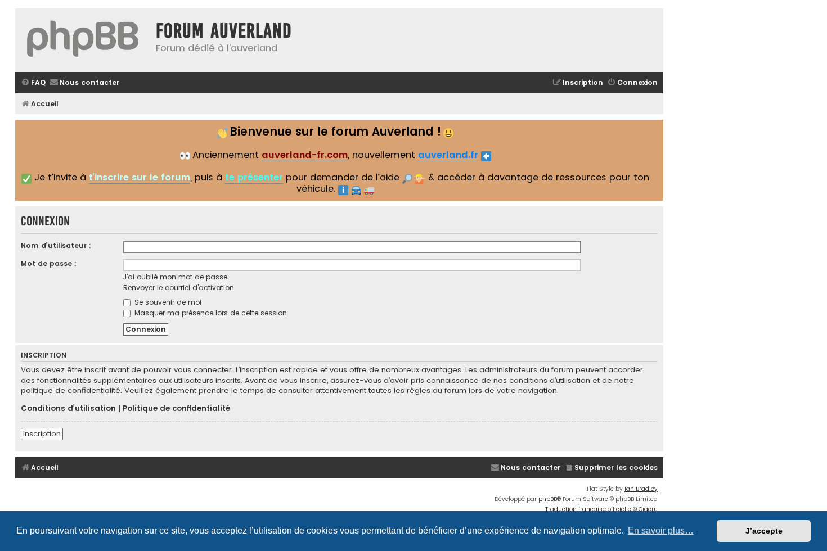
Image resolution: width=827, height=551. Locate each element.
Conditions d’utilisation (68, 409)
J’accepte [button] (764, 530)
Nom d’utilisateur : (56, 245)
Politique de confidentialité (176, 409)
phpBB (547, 499)
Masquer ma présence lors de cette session (209, 313)
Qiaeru (648, 509)
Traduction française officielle (588, 509)
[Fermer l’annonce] (654, 127)
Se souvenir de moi (166, 302)
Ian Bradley (641, 489)
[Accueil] (82, 40)
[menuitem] (33, 83)
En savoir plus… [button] (661, 530)
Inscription (42, 433)
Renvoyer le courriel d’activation (178, 287)
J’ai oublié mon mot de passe (175, 277)
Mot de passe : (49, 263)
